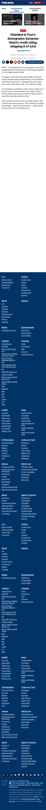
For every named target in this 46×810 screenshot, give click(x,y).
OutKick (5, 341)
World (23, 30)
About (4, 495)
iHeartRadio (42, 775)
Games (5, 464)
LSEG (39, 801)
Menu (43, 2)
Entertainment (27, 327)
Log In (31, 2)
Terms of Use (13, 781)
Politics (24, 277)
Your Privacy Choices (19, 783)
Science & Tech (28, 440)
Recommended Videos (16, 9)
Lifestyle (25, 341)
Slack (26, 775)
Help (41, 783)
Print (19, 62)
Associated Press (23, 51)
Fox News (7, 3)
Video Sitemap (13, 787)
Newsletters (34, 775)
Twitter (7, 62)
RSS (30, 775)
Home (4, 8)
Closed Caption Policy (32, 783)
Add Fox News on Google (35, 62)
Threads (11, 62)
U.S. (3, 277)
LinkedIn (23, 775)
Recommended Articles (35, 9)
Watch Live (26, 464)
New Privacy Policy (23, 781)
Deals (23, 410)
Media (4, 327)
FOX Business (8, 440)
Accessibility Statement (24, 785)
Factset (36, 797)
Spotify (38, 775)
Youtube (15, 775)
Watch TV (37, 2)
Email (22, 62)
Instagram (11, 775)
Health (5, 410)
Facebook (3, 62)
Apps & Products (28, 495)
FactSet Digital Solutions (28, 799)
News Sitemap (36, 785)
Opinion (24, 301)
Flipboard (15, 62)
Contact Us (12, 785)
